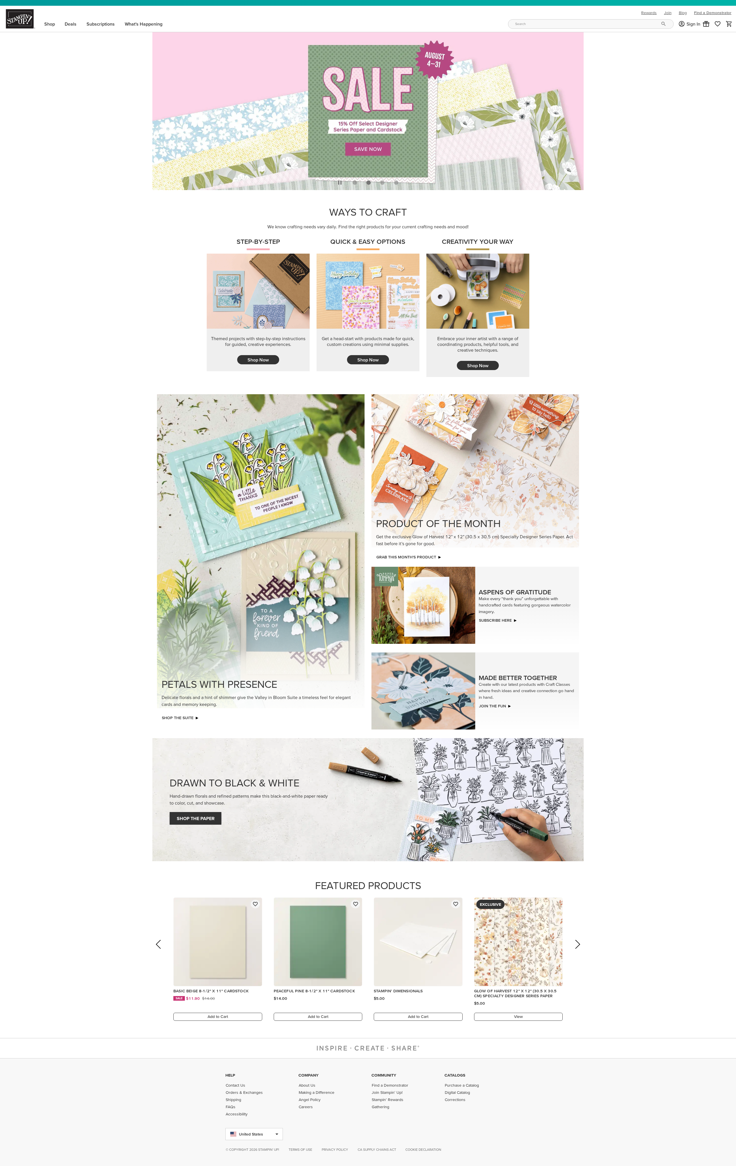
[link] (717, 23)
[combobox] (591, 24)
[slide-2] (382, 181)
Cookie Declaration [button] (423, 1149)
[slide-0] (355, 181)
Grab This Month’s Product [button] (406, 555)
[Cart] (729, 23)
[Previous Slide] (159, 951)
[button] (706, 23)
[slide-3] (396, 181)
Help (230, 1075)
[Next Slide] (577, 951)
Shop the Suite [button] (177, 716)
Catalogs (454, 1075)
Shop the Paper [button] (195, 817)
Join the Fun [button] (492, 704)
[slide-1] (368, 181)
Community (383, 1075)
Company (308, 1075)
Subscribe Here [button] (495, 618)
